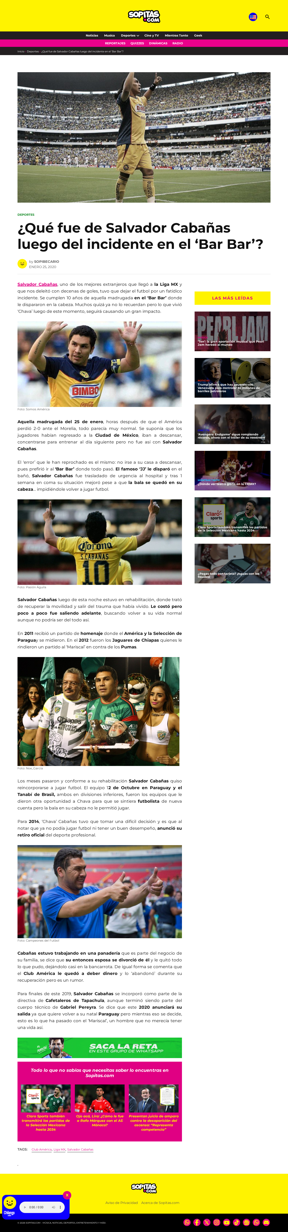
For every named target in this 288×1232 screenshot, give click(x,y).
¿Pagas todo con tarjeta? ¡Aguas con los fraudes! (228, 575)
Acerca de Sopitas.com (160, 1203)
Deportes (128, 35)
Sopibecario (46, 262)
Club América (42, 1149)
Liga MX (59, 1149)
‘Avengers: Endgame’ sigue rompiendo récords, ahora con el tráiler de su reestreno (231, 435)
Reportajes (115, 43)
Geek (198, 35)
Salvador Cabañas (80, 1149)
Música (203, 337)
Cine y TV (151, 35)
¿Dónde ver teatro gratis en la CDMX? (227, 484)
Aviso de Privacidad (121, 1203)
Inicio (20, 51)
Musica (109, 35)
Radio (177, 43)
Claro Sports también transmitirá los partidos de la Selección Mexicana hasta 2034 (232, 528)
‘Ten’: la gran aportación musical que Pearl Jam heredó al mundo (231, 343)
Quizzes (137, 43)
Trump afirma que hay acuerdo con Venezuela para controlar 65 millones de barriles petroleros (229, 387)
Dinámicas (158, 43)
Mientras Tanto (176, 35)
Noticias (92, 35)
